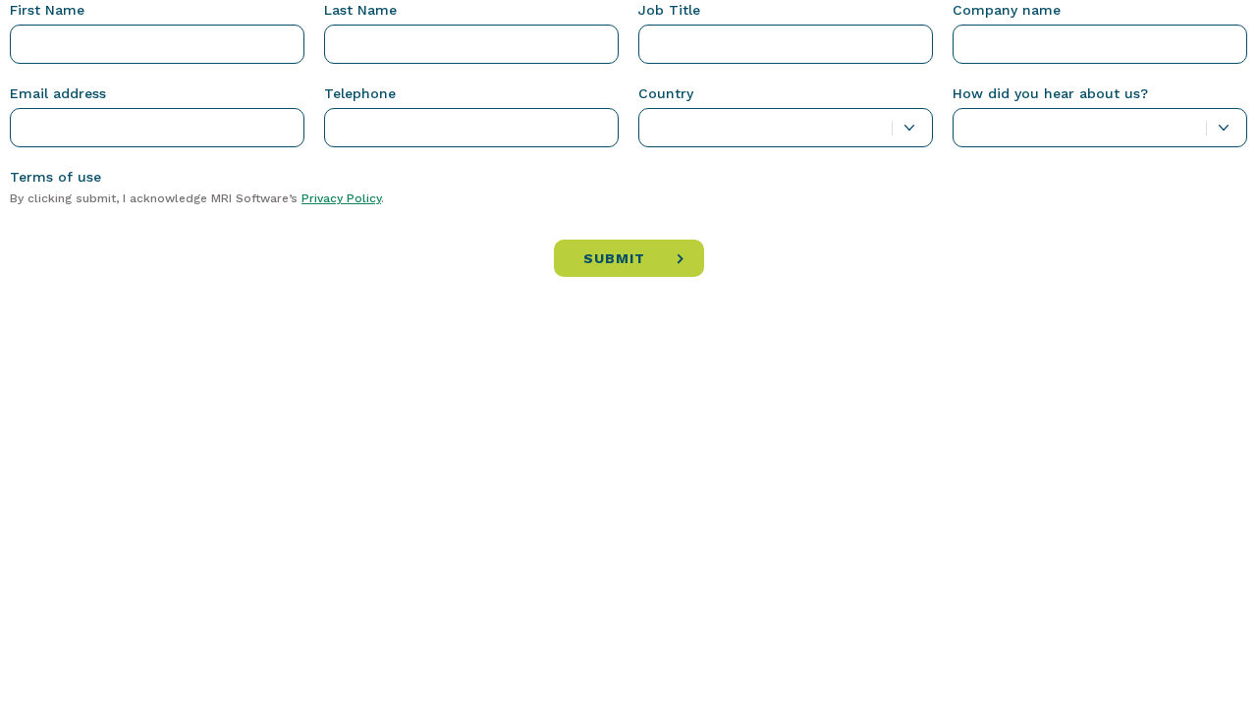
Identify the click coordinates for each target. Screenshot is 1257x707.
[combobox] (785, 127)
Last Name (360, 10)
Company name (1007, 10)
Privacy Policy (341, 198)
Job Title (669, 10)
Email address (58, 93)
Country (665, 93)
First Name (47, 10)
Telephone (360, 93)
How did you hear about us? (1050, 93)
